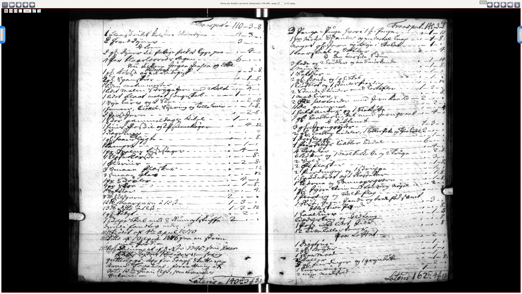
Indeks (520, 34)
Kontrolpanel (2, 34)
